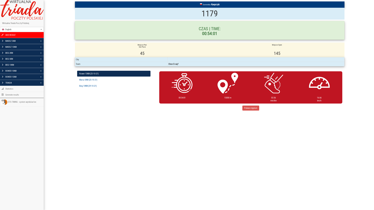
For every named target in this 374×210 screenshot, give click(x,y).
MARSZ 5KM (10, 41)
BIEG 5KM (9, 59)
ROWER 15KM (11, 77)
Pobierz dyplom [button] (250, 108)
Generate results (12, 95)
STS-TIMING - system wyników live (22, 102)
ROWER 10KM (11, 71)
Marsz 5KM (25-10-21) (88, 80)
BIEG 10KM (9, 65)
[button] (22, 29)
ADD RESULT (10, 35)
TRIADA (8, 83)
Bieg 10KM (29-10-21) (88, 86)
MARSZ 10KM (11, 47)
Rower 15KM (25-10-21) (89, 73)
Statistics (9, 89)
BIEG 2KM (9, 53)
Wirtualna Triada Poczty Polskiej (15, 23)
